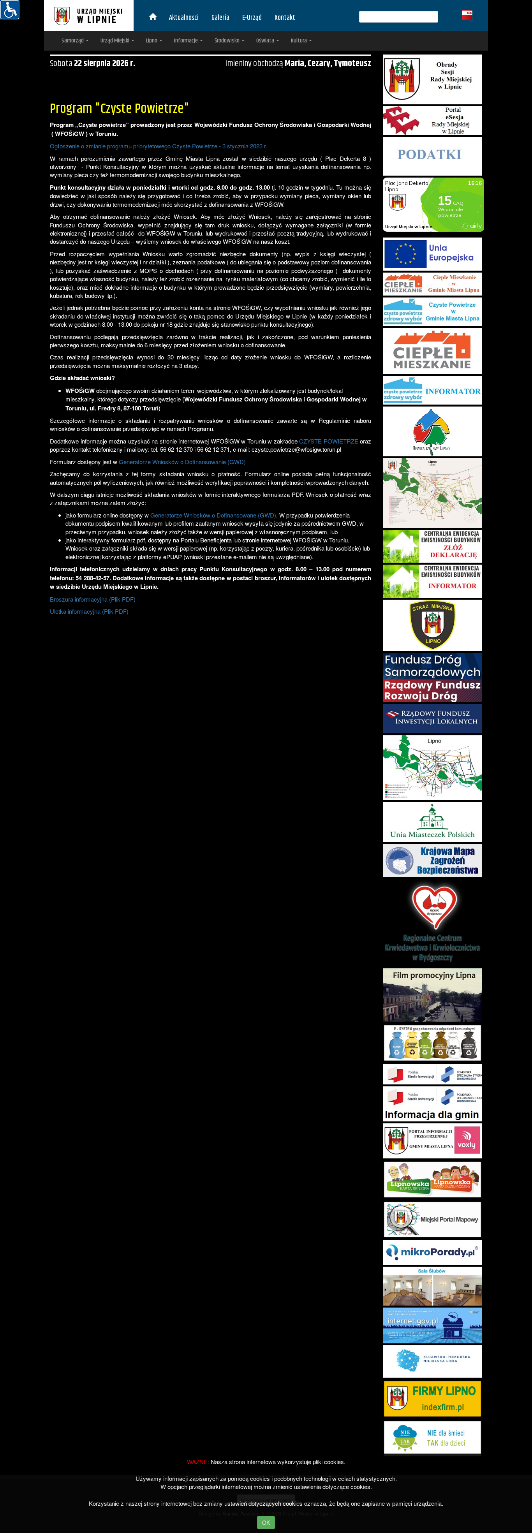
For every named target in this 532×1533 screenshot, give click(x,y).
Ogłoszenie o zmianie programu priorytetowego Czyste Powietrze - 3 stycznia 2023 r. (158, 146)
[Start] (152, 17)
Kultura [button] (299, 41)
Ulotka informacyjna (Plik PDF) (89, 611)
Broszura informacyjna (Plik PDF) (93, 599)
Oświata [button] (265, 41)
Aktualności (184, 17)
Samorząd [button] (73, 41)
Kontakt (285, 17)
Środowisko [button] (228, 41)
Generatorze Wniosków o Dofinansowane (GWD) (213, 515)
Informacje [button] (186, 41)
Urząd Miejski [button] (115, 41)
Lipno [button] (152, 41)
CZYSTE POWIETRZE (328, 441)
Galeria (220, 17)
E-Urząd (252, 17)
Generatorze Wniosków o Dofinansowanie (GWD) (182, 462)
